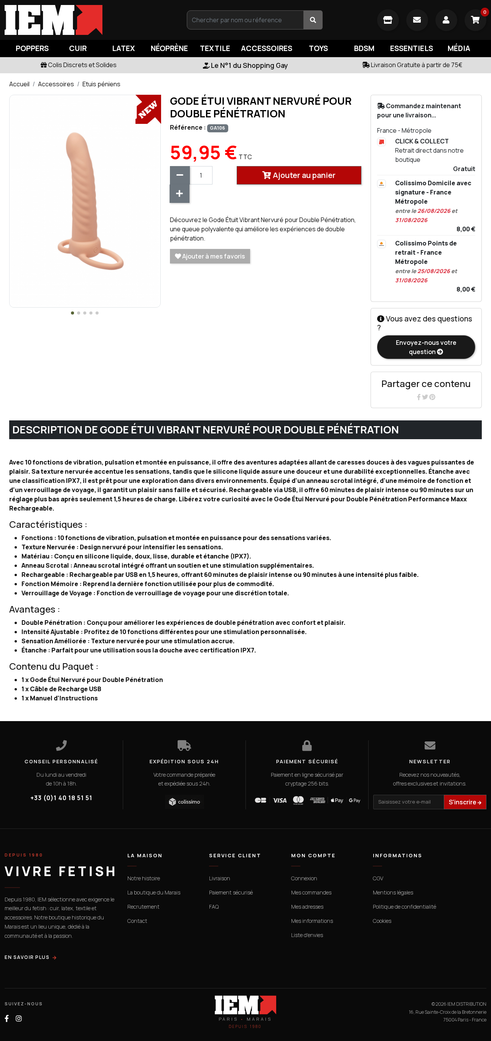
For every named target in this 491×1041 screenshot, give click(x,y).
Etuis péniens (101, 84)
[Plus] (179, 193)
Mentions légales (393, 892)
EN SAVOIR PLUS (27, 957)
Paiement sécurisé (231, 892)
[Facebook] (419, 397)
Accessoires (56, 84)
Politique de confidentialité (404, 906)
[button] (72, 313)
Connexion (304, 878)
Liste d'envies (307, 935)
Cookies (382, 920)
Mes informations (312, 920)
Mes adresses (307, 906)
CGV (378, 878)
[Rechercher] (313, 20)
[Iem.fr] (82, 20)
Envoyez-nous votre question (426, 347)
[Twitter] (425, 397)
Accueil (19, 84)
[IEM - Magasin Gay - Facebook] (7, 1018)
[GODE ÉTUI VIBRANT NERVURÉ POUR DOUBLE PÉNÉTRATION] (85, 200)
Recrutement (143, 906)
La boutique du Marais (153, 892)
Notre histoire (143, 878)
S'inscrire (463, 802)
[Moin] (180, 175)
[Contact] (417, 20)
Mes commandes (311, 892)
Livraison (219, 878)
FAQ (214, 906)
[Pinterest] (432, 397)
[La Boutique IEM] (388, 20)
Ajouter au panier (303, 175)
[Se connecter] (446, 20)
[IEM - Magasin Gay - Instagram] (19, 1018)
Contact (137, 920)
